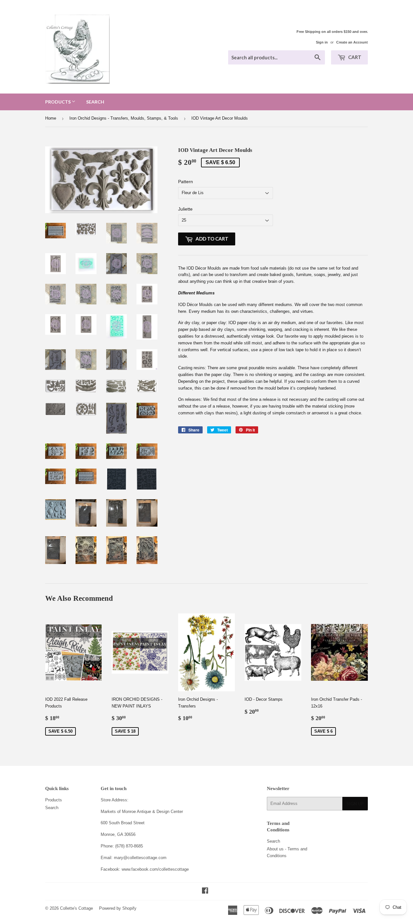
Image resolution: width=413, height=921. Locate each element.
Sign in (322, 42)
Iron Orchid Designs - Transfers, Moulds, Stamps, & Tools (123, 118)
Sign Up (355, 803)
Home (50, 118)
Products (58, 101)
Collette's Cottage (76, 908)
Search (95, 101)
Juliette (185, 209)
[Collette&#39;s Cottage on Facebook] (205, 891)
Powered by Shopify (117, 908)
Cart (354, 57)
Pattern (185, 181)
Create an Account (352, 42)
